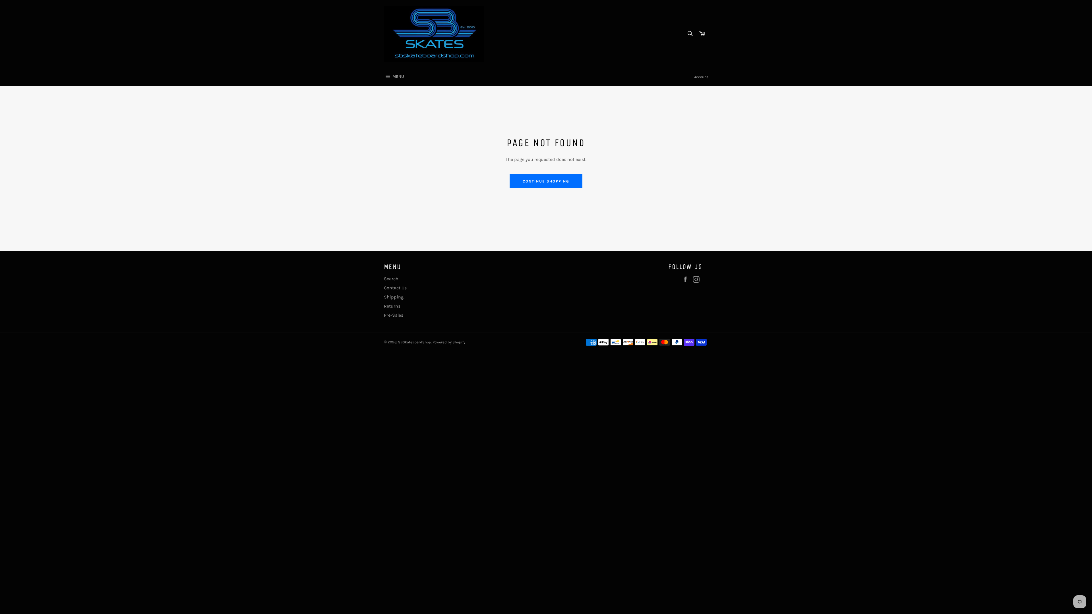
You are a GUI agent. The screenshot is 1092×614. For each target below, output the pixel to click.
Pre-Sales (393, 315)
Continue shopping (546, 181)
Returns (392, 306)
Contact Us (395, 288)
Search (391, 278)
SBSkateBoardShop (414, 342)
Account (701, 77)
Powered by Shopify (449, 342)
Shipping (394, 297)
